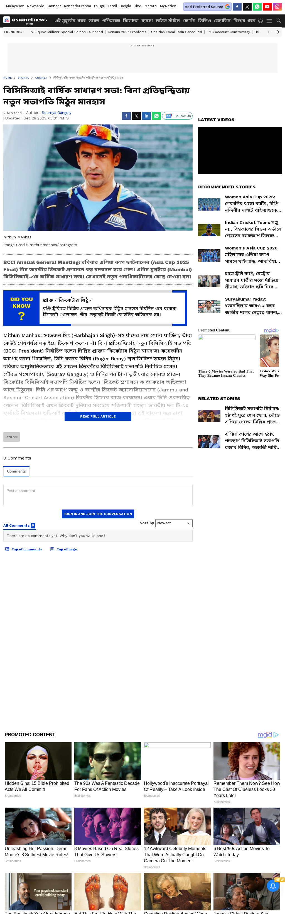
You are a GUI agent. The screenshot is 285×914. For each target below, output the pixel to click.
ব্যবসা (147, 20)
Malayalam (15, 6)
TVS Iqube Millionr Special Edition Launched (66, 32)
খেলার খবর (12, 437)
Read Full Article (98, 416)
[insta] (277, 7)
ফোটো (189, 20)
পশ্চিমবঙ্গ (111, 20)
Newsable (35, 6)
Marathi (151, 6)
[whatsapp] (257, 7)
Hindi (137, 6)
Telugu (99, 6)
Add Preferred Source (204, 7)
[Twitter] (247, 7)
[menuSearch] (279, 21)
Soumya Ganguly (57, 113)
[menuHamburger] (269, 20)
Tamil (112, 6)
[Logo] (27, 20)
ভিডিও (204, 20)
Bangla (125, 6)
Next (277, 32)
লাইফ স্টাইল (168, 20)
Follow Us (183, 116)
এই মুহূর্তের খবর (70, 20)
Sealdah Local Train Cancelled (176, 32)
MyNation (168, 6)
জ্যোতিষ (222, 20)
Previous (269, 32)
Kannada (54, 6)
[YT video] (267, 7)
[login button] (262, 20)
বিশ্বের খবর (244, 20)
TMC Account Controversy (228, 32)
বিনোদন (131, 20)
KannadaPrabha (77, 6)
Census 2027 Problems (127, 32)
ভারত (94, 20)
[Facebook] (237, 7)
